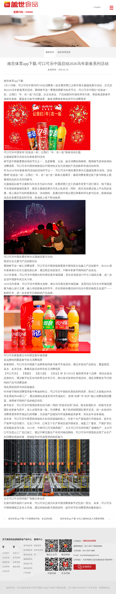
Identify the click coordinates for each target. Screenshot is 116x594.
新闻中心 (38, 539)
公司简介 (6, 553)
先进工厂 (16, 553)
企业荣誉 (6, 567)
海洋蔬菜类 (27, 545)
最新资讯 (50, 52)
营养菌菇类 (27, 550)
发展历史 (6, 562)
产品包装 (27, 573)
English (97, 7)
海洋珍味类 (27, 555)
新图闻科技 (104, 588)
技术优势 (16, 558)
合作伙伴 (6, 571)
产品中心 (27, 539)
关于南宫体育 (7, 543)
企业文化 (6, 558)
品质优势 (16, 562)
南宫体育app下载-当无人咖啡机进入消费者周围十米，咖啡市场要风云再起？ (83, 519)
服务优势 (16, 567)
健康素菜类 (27, 559)
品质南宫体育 (18, 543)
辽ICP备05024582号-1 (78, 588)
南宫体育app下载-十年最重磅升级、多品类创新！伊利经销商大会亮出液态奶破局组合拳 (31, 519)
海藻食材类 (27, 568)
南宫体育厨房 (64, 52)
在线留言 (87, 566)
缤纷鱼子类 (27, 564)
